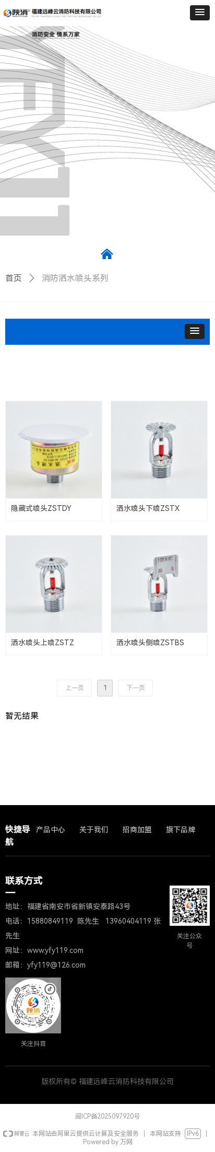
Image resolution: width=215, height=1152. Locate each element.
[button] (200, 12)
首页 (13, 278)
